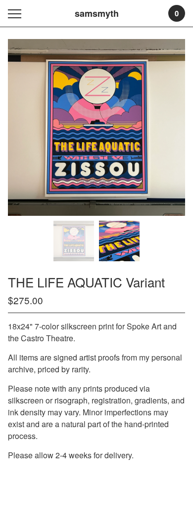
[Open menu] (16, 13)
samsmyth (97, 13)
